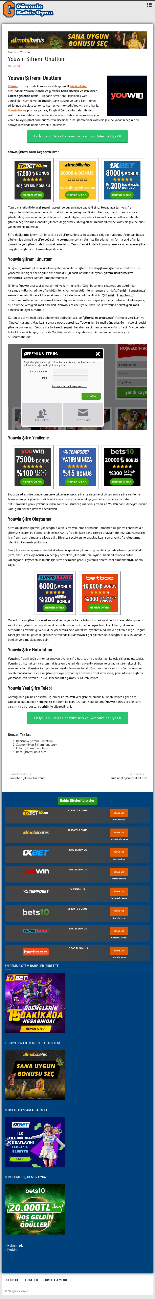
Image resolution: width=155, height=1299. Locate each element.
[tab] (77, 815)
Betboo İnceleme (119, 957)
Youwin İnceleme (119, 878)
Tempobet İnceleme (119, 898)
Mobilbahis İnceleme (119, 839)
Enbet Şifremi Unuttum (32, 748)
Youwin (25, 52)
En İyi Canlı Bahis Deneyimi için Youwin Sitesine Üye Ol (77, 136)
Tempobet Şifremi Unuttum (26, 778)
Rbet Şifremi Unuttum (31, 752)
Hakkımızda (15, 1245)
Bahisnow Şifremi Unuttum (34, 741)
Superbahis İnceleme (119, 938)
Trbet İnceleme (119, 819)
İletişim (12, 1249)
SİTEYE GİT (119, 813)
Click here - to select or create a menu (36, 1280)
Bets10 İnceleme (119, 918)
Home (12, 52)
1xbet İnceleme (119, 859)
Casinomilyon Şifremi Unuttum (37, 744)
